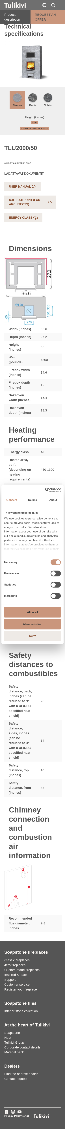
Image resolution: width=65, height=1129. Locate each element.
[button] (53, 5)
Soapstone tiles (20, 1003)
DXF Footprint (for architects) (24, 202)
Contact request (15, 1079)
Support (10, 979)
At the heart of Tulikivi (27, 1024)
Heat (7, 1037)
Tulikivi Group (14, 1042)
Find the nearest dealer (21, 1074)
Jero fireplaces (14, 965)
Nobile (48, 105)
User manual (20, 186)
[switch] (56, 573)
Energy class (20, 217)
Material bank (14, 1052)
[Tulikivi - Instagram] (13, 1112)
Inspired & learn (15, 975)
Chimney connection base (34, 129)
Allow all (32, 612)
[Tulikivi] (19, 5)
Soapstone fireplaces (26, 952)
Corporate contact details (22, 1047)
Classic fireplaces (17, 960)
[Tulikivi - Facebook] (6, 1112)
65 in (34, 123)
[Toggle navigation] (61, 5)
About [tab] (53, 499)
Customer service (17, 984)
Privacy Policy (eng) (16, 1115)
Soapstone (12, 1033)
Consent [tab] (11, 499)
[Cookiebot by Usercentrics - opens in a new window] (46, 490)
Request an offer (45, 17)
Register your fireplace (20, 989)
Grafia (32, 105)
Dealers (12, 1066)
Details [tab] (32, 499)
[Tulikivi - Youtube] (19, 1112)
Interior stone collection (21, 1011)
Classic (17, 105)
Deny (32, 635)
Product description (12, 17)
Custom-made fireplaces (22, 970)
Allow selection (32, 624)
